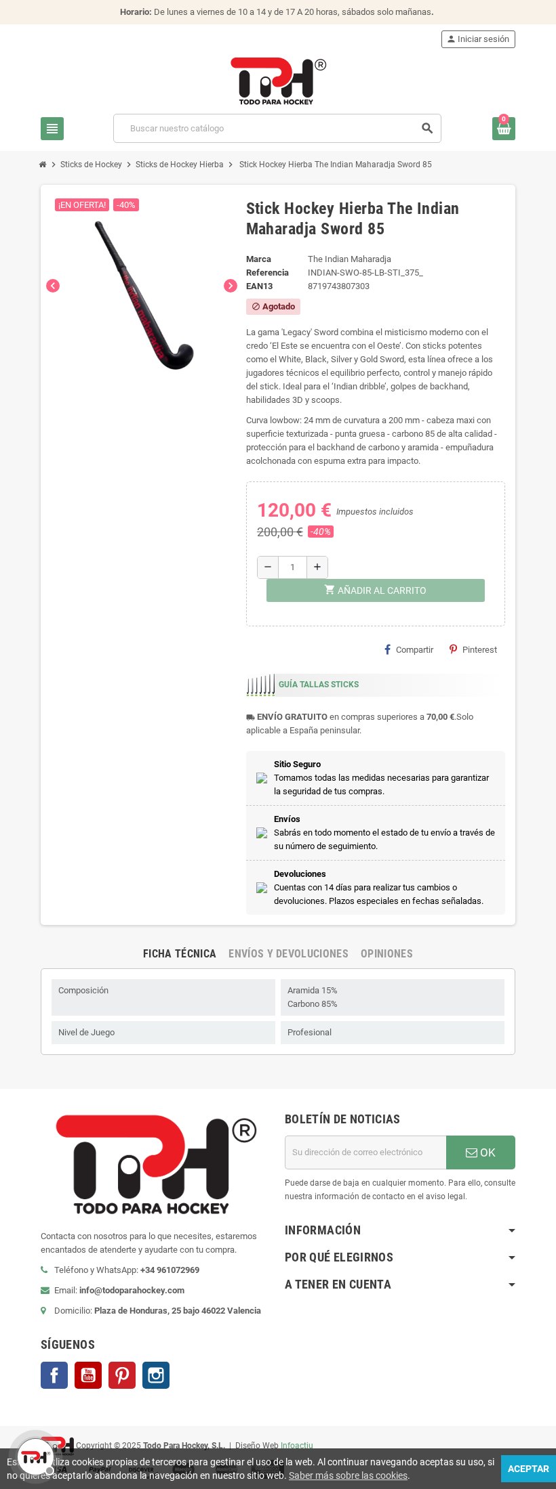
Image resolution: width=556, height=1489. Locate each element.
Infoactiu (297, 1445)
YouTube (88, 1375)
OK (486, 1152)
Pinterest (479, 650)
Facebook (54, 1375)
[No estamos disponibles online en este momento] (34, 1455)
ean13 (259, 286)
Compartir (414, 650)
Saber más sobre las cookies (348, 1475)
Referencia (267, 272)
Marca (258, 259)
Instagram (156, 1375)
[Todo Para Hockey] (278, 80)
